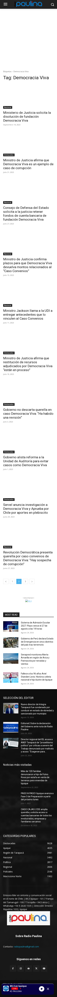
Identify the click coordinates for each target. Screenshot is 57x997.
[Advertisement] (28, 38)
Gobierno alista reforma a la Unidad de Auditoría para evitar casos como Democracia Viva (25, 461)
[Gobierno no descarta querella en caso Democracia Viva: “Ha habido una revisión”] (28, 393)
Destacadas (9, 155)
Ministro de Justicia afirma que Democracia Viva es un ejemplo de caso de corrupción (28, 164)
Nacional (7, 107)
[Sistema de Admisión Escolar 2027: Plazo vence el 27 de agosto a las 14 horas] (10, 626)
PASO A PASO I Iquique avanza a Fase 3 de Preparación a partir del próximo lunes (37, 796)
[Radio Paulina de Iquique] (28, 4)
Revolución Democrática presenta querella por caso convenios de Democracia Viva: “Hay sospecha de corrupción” (28, 558)
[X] (36, 968)
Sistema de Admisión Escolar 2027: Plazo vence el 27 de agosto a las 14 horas (35, 625)
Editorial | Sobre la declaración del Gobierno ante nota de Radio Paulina (37, 726)
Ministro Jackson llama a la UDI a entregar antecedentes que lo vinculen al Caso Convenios (27, 314)
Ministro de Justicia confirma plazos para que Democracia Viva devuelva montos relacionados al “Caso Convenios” (27, 265)
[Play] (41, 988)
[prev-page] (6, 581)
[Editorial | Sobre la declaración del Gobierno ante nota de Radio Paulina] (10, 727)
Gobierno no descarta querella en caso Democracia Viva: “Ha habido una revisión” (28, 413)
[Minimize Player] (48, 989)
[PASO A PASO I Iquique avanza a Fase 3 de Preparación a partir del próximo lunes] (10, 797)
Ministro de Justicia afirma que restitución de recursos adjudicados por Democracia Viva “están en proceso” (27, 364)
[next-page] (32, 581)
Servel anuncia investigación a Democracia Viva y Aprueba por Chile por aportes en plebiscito (26, 509)
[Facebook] (13, 968)
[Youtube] (44, 968)
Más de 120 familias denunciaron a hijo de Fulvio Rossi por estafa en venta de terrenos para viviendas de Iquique (35, 777)
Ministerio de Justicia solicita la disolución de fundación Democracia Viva (27, 116)
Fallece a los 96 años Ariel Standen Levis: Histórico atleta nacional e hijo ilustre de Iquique (37, 676)
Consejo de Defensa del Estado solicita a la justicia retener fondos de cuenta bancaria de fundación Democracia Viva (26, 213)
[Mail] (28, 968)
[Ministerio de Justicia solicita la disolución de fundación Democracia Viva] (28, 96)
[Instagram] (21, 968)
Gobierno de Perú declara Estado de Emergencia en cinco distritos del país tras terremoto (37, 641)
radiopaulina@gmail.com (26, 946)
